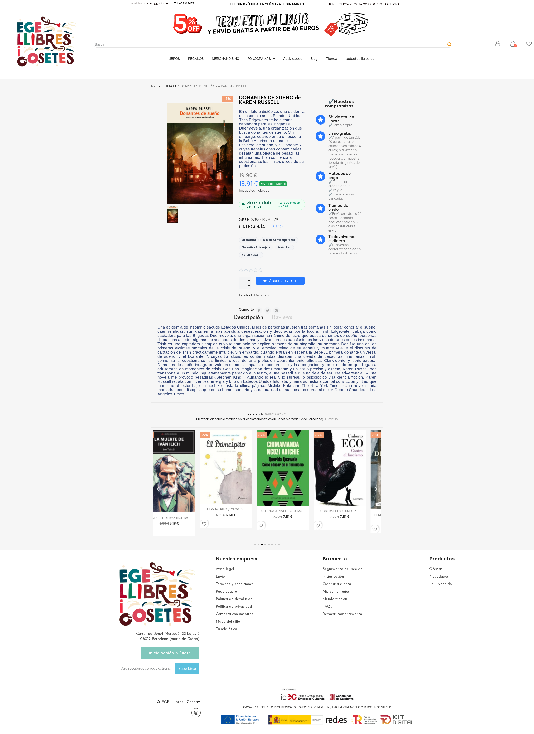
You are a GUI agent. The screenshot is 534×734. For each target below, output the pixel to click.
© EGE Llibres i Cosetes (179, 702)
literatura (249, 240)
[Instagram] (196, 712)
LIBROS (174, 58)
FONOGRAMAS (259, 58)
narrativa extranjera (256, 247)
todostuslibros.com (361, 58)
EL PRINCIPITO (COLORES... (182, 509)
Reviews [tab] (282, 317)
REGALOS (196, 58)
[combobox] (268, 44)
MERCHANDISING (225, 58)
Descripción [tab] (248, 317)
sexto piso (284, 247)
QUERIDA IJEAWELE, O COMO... (238, 511)
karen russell (251, 255)
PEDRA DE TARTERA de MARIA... (352, 515)
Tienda (331, 58)
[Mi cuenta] (497, 43)
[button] (513, 43)
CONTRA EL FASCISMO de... (295, 511)
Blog (314, 58)
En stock (246, 295)
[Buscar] (449, 44)
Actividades (292, 58)
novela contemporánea (279, 240)
